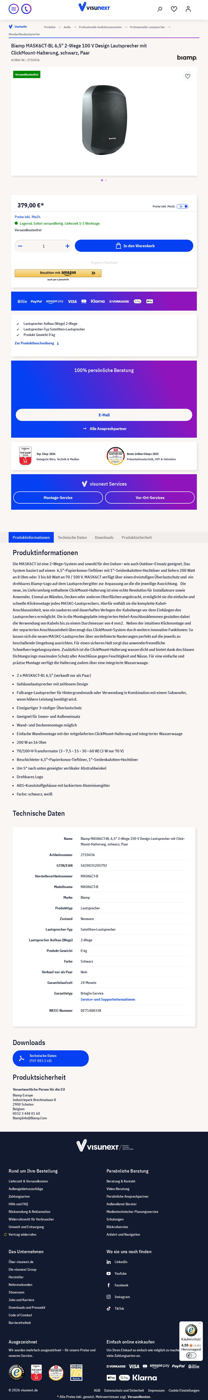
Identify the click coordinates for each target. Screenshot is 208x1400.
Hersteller (16, 1277)
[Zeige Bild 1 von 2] (102, 180)
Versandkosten (139, 1396)
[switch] (191, 1355)
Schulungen (115, 1219)
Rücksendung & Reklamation (29, 1211)
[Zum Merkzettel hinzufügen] (188, 76)
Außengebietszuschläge (26, 1188)
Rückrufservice (117, 1227)
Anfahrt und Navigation (123, 1234)
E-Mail (104, 414)
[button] (58, 275)
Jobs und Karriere (21, 1300)
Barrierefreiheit (20, 1322)
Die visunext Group (22, 1269)
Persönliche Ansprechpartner (128, 1196)
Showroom (16, 1292)
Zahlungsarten (19, 1196)
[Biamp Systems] (187, 58)
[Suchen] (160, 9)
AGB (97, 1390)
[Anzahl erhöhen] (67, 246)
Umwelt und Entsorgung (26, 1227)
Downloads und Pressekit (27, 1307)
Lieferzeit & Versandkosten (28, 1181)
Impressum (156, 1390)
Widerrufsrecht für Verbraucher (31, 1219)
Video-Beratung (118, 1188)
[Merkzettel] (174, 9)
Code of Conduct (20, 1315)
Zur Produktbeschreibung (35, 343)
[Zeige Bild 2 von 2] (106, 180)
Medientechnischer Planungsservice (132, 1211)
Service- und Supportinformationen (108, 999)
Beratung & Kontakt (121, 1181)
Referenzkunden (20, 1284)
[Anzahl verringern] (20, 246)
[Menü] (14, 9)
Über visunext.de (21, 1262)
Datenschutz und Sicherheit (124, 1390)
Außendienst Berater (122, 1204)
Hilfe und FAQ (18, 1204)
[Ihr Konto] (188, 9)
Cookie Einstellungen (184, 1390)
